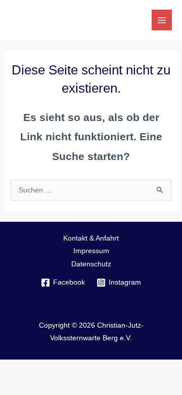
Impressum (91, 251)
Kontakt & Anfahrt (91, 238)
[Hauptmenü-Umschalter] (162, 20)
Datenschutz (91, 264)
